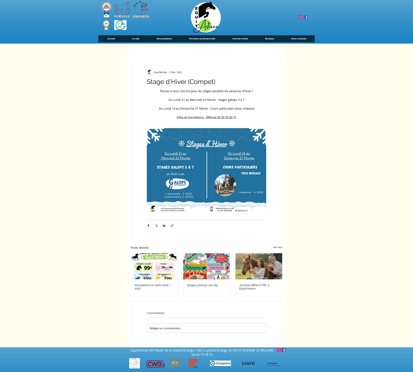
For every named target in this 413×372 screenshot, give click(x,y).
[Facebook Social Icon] (306, 17)
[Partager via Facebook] (148, 225)
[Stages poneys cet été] (206, 266)
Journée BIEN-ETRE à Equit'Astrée (254, 286)
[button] (135, 39)
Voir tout (277, 247)
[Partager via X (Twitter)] (156, 225)
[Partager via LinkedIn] (164, 225)
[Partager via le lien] (172, 225)
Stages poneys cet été (202, 285)
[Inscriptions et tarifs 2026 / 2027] (154, 266)
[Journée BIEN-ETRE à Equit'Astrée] (259, 266)
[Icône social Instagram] (301, 17)
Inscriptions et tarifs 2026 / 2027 (153, 286)
